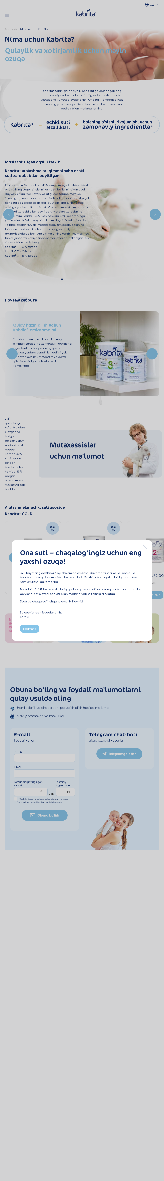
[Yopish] (145, 547)
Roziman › (29, 628)
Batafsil (25, 616)
